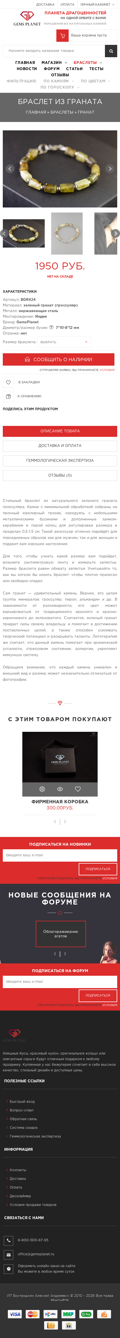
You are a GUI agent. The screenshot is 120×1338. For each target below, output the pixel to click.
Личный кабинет (95, 4)
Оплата (68, 4)
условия (107, 370)
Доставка (45, 4)
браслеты (85, 62)
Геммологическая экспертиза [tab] (60, 460)
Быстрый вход (22, 1101)
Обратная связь (23, 1119)
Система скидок (24, 1127)
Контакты (18, 1170)
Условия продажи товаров (33, 1204)
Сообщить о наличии (62, 360)
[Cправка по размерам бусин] (51, 327)
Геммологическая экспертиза (35, 1136)
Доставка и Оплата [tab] (60, 445)
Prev (4, 233)
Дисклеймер (20, 1196)
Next (115, 233)
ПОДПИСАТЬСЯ (98, 869)
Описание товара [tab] (60, 431)
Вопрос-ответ (22, 1110)
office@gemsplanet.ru (36, 1254)
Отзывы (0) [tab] (60, 475)
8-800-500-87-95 (33, 1240)
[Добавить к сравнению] (30, 394)
